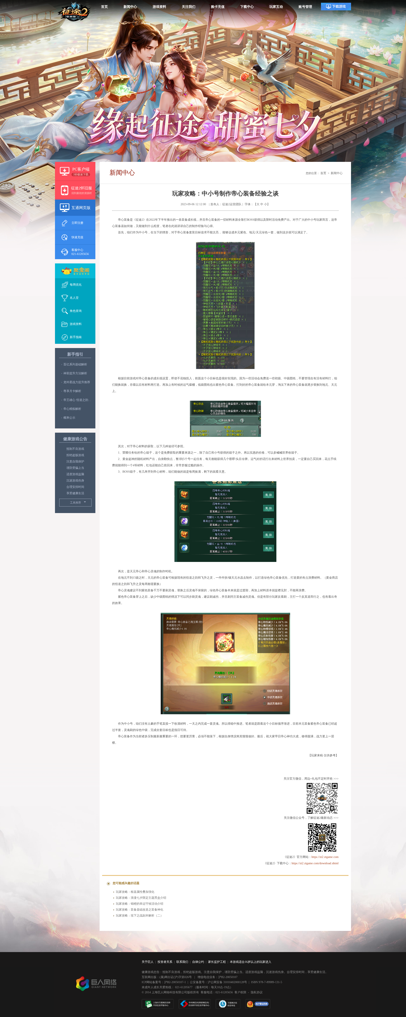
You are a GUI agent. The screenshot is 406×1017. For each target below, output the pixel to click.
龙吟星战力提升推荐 (76, 382)
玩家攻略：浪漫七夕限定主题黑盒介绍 (141, 897)
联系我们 (182, 961)
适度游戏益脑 (75, 474)
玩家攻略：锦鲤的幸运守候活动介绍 (139, 903)
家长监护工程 (217, 961)
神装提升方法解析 (75, 373)
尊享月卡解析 (72, 391)
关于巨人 (148, 961)
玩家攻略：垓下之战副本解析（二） (139, 915)
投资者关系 (165, 961)
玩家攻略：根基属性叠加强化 (135, 891)
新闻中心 (337, 173)
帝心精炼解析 (72, 408)
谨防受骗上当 (75, 467)
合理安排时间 (75, 487)
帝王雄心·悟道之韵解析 (77, 400)
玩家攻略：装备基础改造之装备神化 (139, 909)
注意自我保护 (75, 461)
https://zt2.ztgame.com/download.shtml (315, 863)
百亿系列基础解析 (75, 364)
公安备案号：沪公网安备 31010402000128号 (218, 982)
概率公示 (69, 417)
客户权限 (240, 992)
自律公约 (198, 961)
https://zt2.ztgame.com (325, 857)
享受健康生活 (75, 493)
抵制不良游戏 (75, 448)
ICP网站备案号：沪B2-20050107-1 (164, 982)
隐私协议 (257, 992)
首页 (323, 173)
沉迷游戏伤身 (75, 480)
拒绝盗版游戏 (75, 455)
